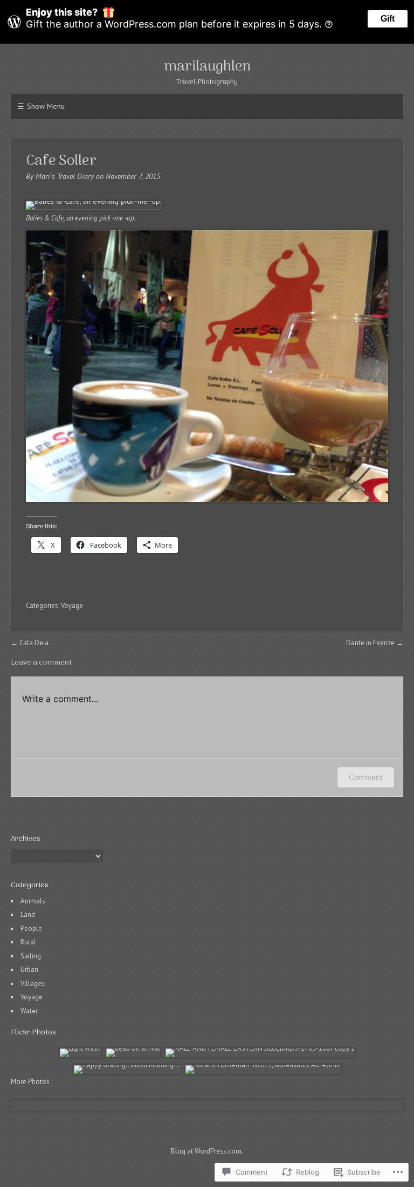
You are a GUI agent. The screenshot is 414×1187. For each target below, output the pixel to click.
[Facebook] (201, 1167)
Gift (388, 18)
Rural (28, 942)
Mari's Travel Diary (65, 176)
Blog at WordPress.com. (207, 1151)
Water (29, 1011)
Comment (366, 777)
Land (27, 914)
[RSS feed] (212, 1167)
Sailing (30, 956)
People (31, 928)
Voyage (72, 605)
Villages (32, 983)
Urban (29, 969)
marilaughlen (207, 67)
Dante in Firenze (370, 642)
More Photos (30, 1081)
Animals (32, 901)
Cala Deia (34, 642)
